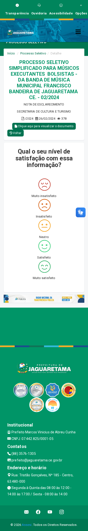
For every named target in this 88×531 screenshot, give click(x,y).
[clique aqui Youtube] (50, 512)
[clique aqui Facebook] (38, 512)
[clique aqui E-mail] (26, 512)
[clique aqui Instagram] (61, 512)
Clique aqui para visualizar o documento (45, 126)
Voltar (16, 133)
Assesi (27, 525)
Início (11, 53)
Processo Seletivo (33, 53)
